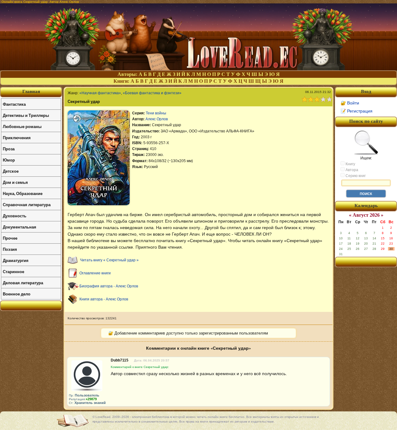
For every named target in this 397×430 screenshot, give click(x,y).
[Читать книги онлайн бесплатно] (198, 68)
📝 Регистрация (356, 111)
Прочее (10, 238)
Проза (9, 149)
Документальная (19, 227)
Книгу (350, 164)
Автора (351, 170)
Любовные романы (22, 126)
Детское (11, 171)
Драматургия (16, 260)
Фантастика (14, 104)
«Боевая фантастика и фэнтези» (152, 93)
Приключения (17, 137)
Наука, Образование (22, 193)
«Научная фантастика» (100, 93)
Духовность (14, 216)
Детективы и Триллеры (26, 115)
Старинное (13, 271)
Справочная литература (27, 204)
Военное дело (16, 294)
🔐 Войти (350, 102)
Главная (31, 91)
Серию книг (355, 176)
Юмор (9, 160)
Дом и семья (15, 182)
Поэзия (10, 249)
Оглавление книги (95, 273)
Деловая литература (23, 283)
